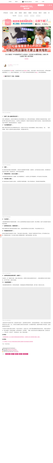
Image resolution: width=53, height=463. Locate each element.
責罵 (21, 353)
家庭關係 (29, 12)
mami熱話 (11, 12)
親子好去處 (35, 12)
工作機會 (43, 1)
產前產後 (20, 12)
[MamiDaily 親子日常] (26, 7)
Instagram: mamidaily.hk (12, 350)
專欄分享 (40, 12)
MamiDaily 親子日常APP (12, 349)
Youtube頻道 (16, 351)
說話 (37, 72)
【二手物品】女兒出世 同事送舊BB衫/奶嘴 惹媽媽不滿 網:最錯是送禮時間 (17, 341)
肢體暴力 (25, 70)
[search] (45, 5)
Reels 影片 (14, 15)
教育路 (16, 12)
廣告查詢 (37, 1)
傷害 (11, 70)
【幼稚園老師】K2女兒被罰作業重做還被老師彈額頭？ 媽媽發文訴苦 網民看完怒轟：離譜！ (21, 336)
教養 (17, 353)
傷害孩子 (25, 353)
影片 (49, 12)
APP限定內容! (5, 12)
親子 (13, 353)
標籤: (3, 353)
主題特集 (44, 12)
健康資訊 (25, 12)
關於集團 (10, 1)
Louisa (10, 64)
